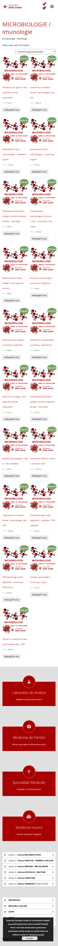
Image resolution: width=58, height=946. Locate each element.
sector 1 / (25, 854)
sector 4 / (28, 866)
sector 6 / (27, 872)
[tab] (29, 855)
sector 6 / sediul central (28, 883)
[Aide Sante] (13, 6)
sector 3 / (31, 860)
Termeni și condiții (36, 934)
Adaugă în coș (11, 109)
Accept (29, 938)
